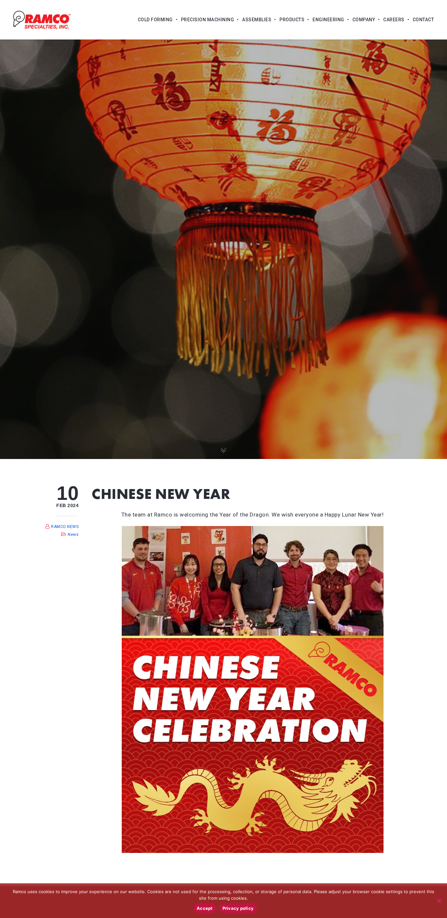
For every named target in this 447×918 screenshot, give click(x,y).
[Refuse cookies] (439, 900)
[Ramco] (42, 19)
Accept (205, 908)
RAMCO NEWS (65, 526)
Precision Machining (207, 19)
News (73, 534)
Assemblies (256, 19)
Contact (423, 19)
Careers (393, 19)
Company (363, 19)
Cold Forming (155, 19)
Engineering (328, 19)
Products (291, 19)
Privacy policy (238, 908)
